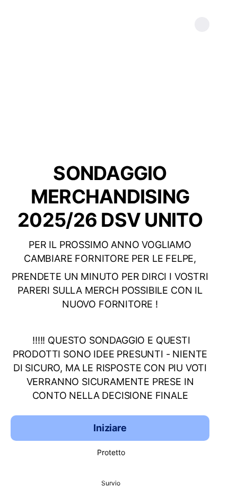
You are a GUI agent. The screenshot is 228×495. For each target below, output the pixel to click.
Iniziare (110, 427)
